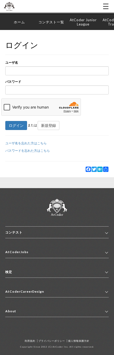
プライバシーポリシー (51, 340)
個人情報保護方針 (78, 340)
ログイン (16, 125)
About (10, 311)
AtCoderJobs (16, 252)
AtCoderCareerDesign (24, 291)
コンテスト (14, 232)
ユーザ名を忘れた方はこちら (26, 143)
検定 (8, 272)
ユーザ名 (11, 62)
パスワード (13, 82)
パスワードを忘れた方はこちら (27, 151)
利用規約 (30, 340)
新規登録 (48, 125)
